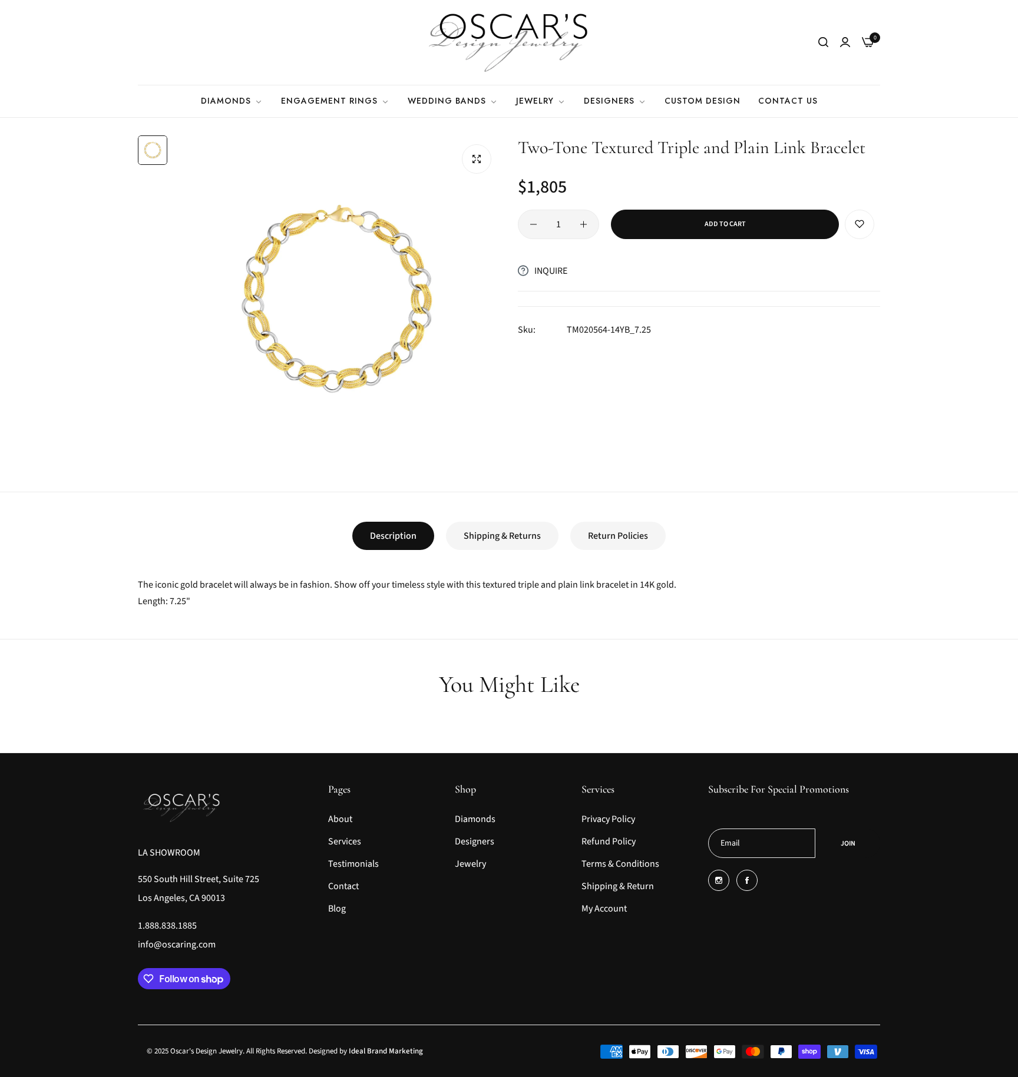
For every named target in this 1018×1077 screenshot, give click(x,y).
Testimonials (353, 863)
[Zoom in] (476, 159)
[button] (859, 224)
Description (393, 535)
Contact (343, 886)
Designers (474, 841)
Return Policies (618, 535)
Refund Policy (608, 841)
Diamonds (475, 819)
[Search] (823, 42)
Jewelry (470, 863)
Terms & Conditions (620, 863)
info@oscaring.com (177, 944)
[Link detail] (718, 880)
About (340, 819)
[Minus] (533, 224)
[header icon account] (845, 42)
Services (344, 841)
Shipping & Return (617, 886)
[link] (232, 101)
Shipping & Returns (502, 535)
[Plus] (583, 224)
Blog (337, 908)
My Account (604, 908)
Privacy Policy (608, 819)
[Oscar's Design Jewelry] (509, 42)
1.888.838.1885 (167, 925)
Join (848, 844)
